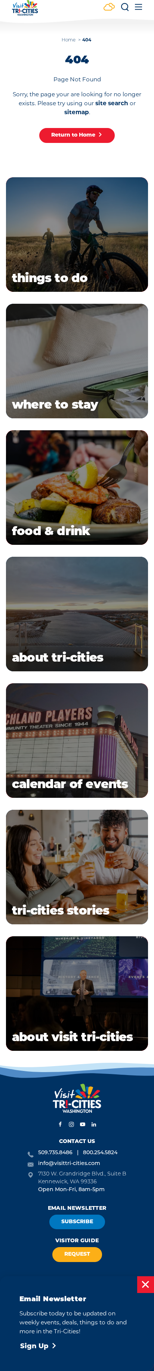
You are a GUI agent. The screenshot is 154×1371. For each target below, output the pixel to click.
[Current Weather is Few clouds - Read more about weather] (109, 7)
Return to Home (73, 135)
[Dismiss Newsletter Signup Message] (145, 1284)
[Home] (25, 11)
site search (111, 104)
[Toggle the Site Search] (125, 9)
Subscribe (77, 1222)
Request (77, 1254)
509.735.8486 (55, 1153)
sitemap (76, 113)
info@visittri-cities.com (69, 1164)
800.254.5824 (100, 1153)
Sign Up (34, 1346)
